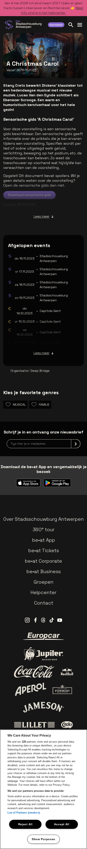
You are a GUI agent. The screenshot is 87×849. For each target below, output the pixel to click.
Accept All (61, 824)
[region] (43, 789)
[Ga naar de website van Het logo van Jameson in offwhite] (43, 707)
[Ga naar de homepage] (23, 25)
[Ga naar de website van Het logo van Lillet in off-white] (34, 725)
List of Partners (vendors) (23, 812)
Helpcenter (43, 592)
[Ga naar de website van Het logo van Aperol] (30, 689)
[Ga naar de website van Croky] (67, 724)
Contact (43, 603)
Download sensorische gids (29, 195)
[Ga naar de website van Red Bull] (67, 671)
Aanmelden (56, 24)
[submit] (75, 443)
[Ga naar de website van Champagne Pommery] (62, 689)
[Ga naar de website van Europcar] (43, 636)
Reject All (25, 824)
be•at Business (44, 571)
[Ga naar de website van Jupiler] (43, 653)
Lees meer (42, 216)
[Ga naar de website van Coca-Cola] (34, 672)
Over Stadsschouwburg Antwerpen (43, 519)
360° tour (43, 529)
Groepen (43, 582)
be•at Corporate (43, 561)
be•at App (43, 540)
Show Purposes (43, 839)
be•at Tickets (43, 550)
